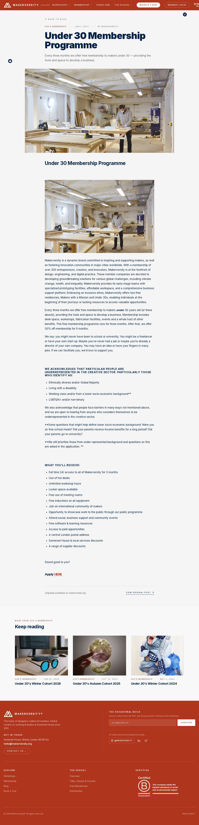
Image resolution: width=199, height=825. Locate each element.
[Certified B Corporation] (158, 786)
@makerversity (123, 740)
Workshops (59, 5)
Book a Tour (148, 5)
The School (122, 5)
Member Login (177, 5)
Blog (6, 786)
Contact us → (17, 751)
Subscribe (186, 722)
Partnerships (76, 791)
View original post (138, 592)
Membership (81, 5)
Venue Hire (103, 5)
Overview (75, 776)
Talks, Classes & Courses (82, 781)
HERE (58, 574)
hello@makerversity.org (18, 743)
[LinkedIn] (139, 740)
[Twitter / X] (146, 740)
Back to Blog (57, 19)
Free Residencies (79, 786)
